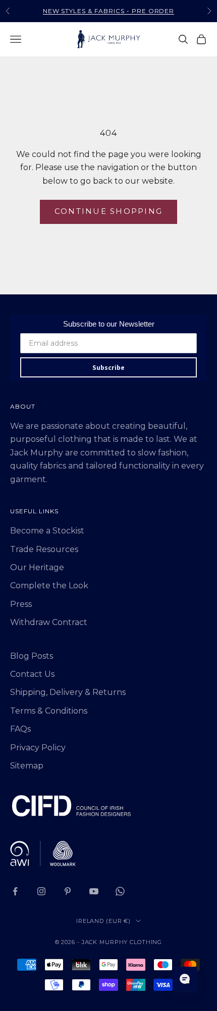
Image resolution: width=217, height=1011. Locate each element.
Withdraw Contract (48, 622)
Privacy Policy (38, 747)
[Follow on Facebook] (15, 891)
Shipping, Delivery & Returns (68, 692)
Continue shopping (108, 211)
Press (21, 604)
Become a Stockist (47, 530)
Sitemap (26, 765)
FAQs (20, 729)
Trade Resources (44, 549)
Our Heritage (37, 567)
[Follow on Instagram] (41, 891)
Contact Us (32, 674)
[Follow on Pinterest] (68, 891)
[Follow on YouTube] (94, 891)
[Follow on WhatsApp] (120, 891)
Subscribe (108, 367)
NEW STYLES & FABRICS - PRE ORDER (109, 11)
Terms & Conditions (48, 711)
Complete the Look (49, 585)
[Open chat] (185, 979)
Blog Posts (31, 656)
